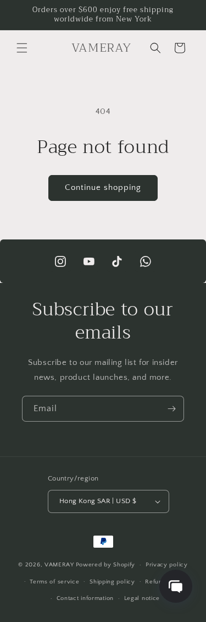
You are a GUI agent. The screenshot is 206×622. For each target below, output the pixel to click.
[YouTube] (89, 261)
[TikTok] (118, 261)
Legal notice (142, 598)
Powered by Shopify (106, 564)
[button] (22, 48)
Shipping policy (112, 582)
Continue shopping (103, 187)
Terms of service (54, 582)
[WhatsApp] (146, 261)
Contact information (85, 598)
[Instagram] (60, 261)
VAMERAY (59, 564)
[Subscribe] (171, 409)
